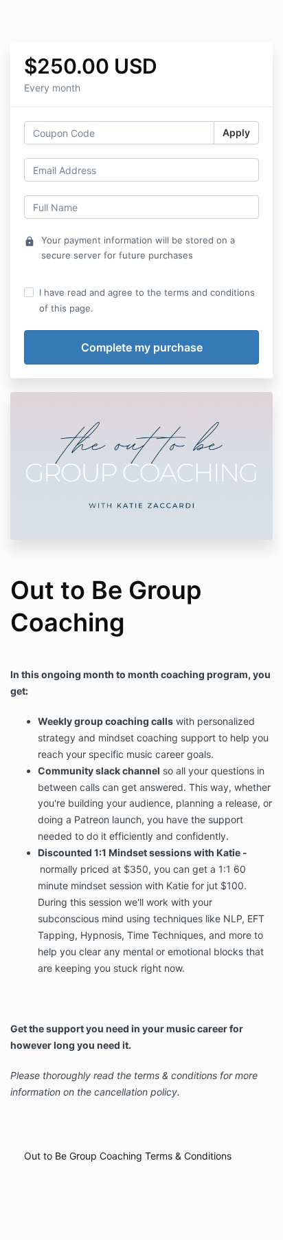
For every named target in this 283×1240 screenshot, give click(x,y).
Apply (236, 132)
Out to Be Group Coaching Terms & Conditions (127, 1156)
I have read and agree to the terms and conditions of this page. (147, 300)
